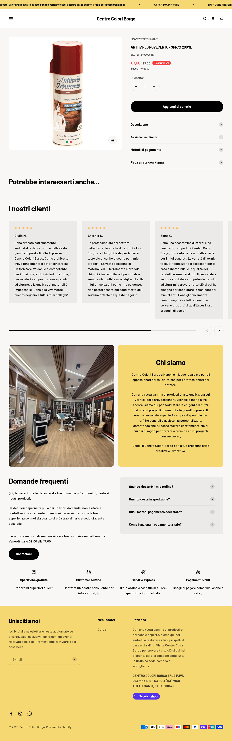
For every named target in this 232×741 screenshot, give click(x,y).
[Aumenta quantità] (154, 86)
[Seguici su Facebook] (11, 713)
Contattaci (24, 554)
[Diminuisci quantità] (136, 86)
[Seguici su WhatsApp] (29, 713)
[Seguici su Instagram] (20, 713)
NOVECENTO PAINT (144, 39)
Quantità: (137, 78)
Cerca (102, 629)
